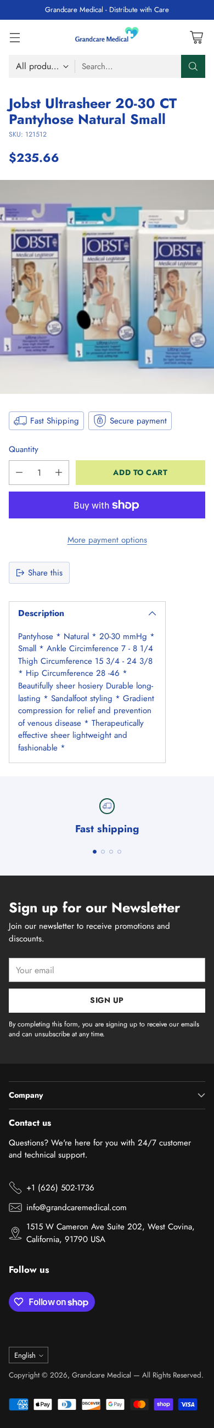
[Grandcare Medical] (107, 37)
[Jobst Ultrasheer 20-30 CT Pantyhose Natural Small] (107, 287)
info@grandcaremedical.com (76, 1207)
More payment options (107, 540)
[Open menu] (14, 37)
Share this (45, 573)
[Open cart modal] (196, 37)
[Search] (193, 66)
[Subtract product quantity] (19, 472)
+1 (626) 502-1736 (60, 1188)
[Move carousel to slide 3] (111, 852)
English (25, 1355)
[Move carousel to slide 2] (103, 852)
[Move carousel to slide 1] (95, 852)
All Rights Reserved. (173, 1375)
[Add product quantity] (59, 472)
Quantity (23, 449)
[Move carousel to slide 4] (119, 852)
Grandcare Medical (101, 1375)
